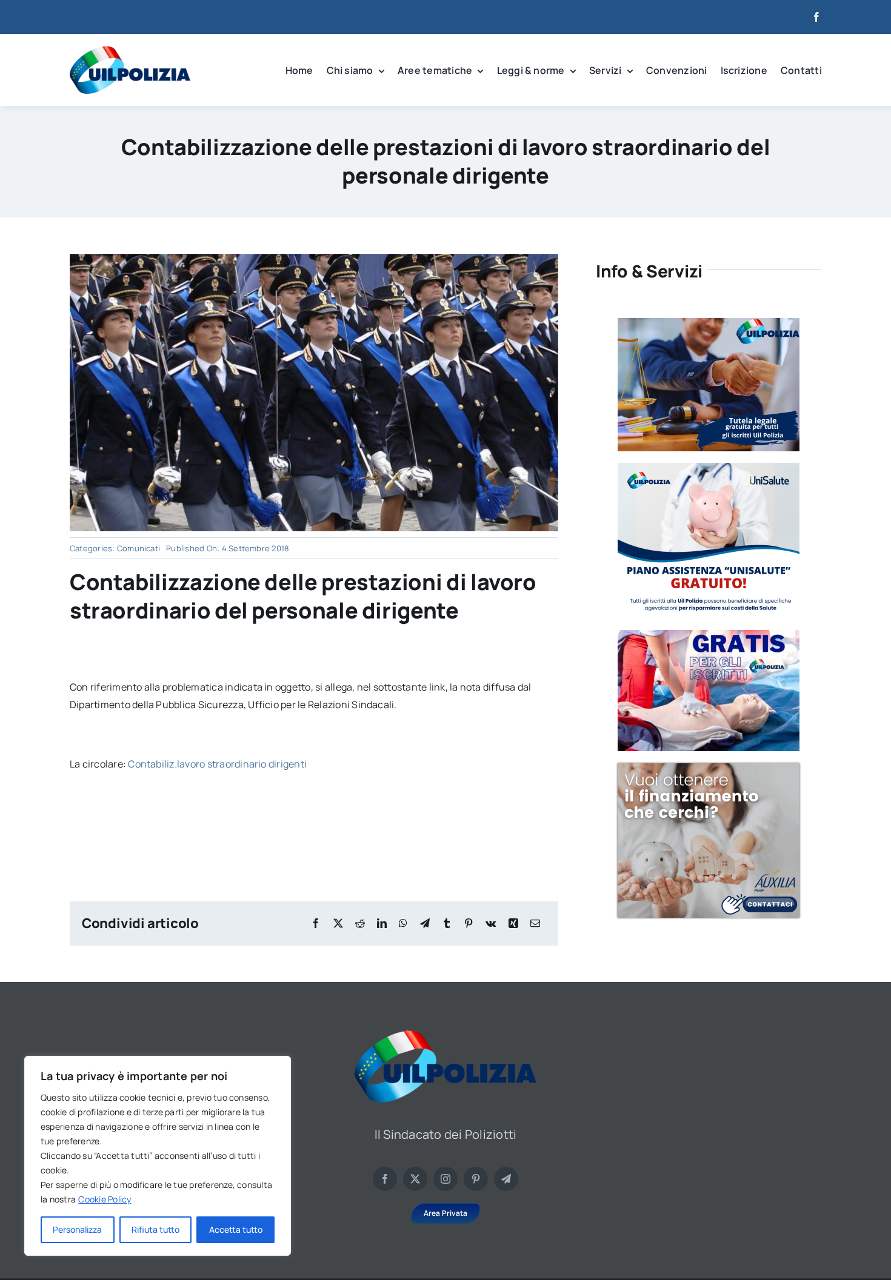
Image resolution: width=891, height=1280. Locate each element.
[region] (157, 1156)
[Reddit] (360, 923)
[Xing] (513, 923)
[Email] (535, 923)
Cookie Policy (104, 1199)
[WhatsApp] (403, 923)
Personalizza (77, 1229)
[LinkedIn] (382, 923)
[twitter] (415, 1179)
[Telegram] (425, 923)
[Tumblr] (447, 923)
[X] (338, 923)
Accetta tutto (235, 1229)
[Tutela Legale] (708, 323)
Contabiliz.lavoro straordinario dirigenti (217, 764)
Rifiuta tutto (155, 1229)
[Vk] (490, 923)
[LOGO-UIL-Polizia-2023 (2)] (130, 51)
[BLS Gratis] (708, 635)
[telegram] (506, 1179)
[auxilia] (708, 768)
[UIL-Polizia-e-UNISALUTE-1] (708, 467)
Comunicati (138, 548)
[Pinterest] (468, 923)
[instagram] (445, 1179)
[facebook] (816, 17)
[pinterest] (476, 1179)
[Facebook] (316, 923)
